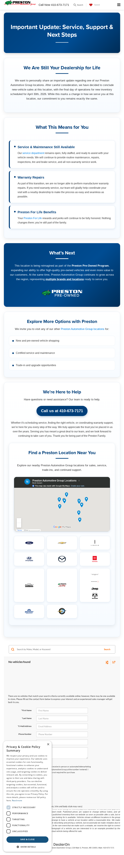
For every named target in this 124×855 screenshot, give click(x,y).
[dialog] (27, 796)
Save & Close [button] (27, 839)
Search (107, 649)
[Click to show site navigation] (119, 5)
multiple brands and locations (65, 279)
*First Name (26, 710)
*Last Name (26, 718)
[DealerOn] (61, 844)
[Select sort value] (113, 662)
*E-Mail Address (24, 726)
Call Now (44, 4)
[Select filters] (107, 662)
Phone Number (24, 734)
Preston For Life (33, 218)
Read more (17, 800)
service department (33, 153)
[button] (27, 847)
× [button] (48, 744)
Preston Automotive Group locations (82, 329)
